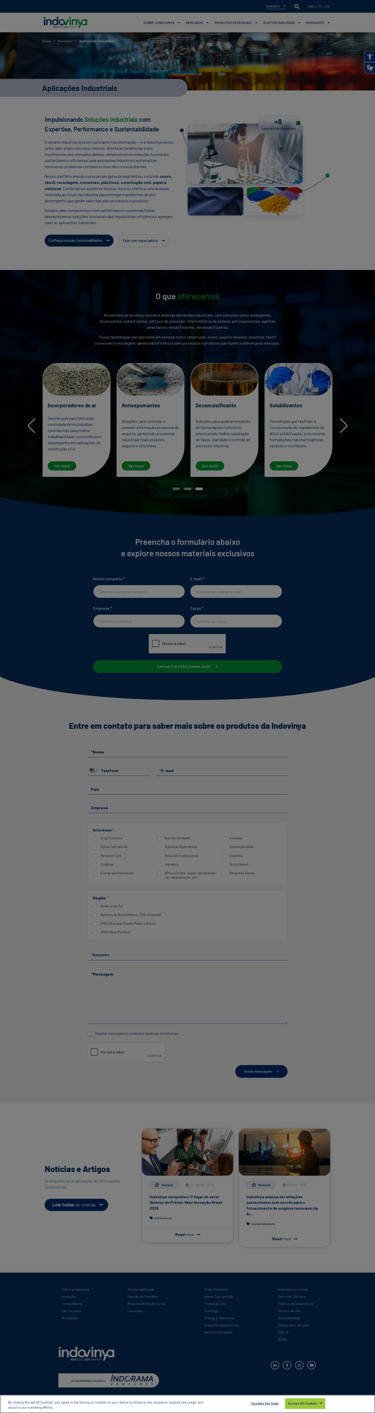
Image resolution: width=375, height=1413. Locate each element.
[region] (187, 1404)
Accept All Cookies (302, 1403)
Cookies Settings (265, 1403)
